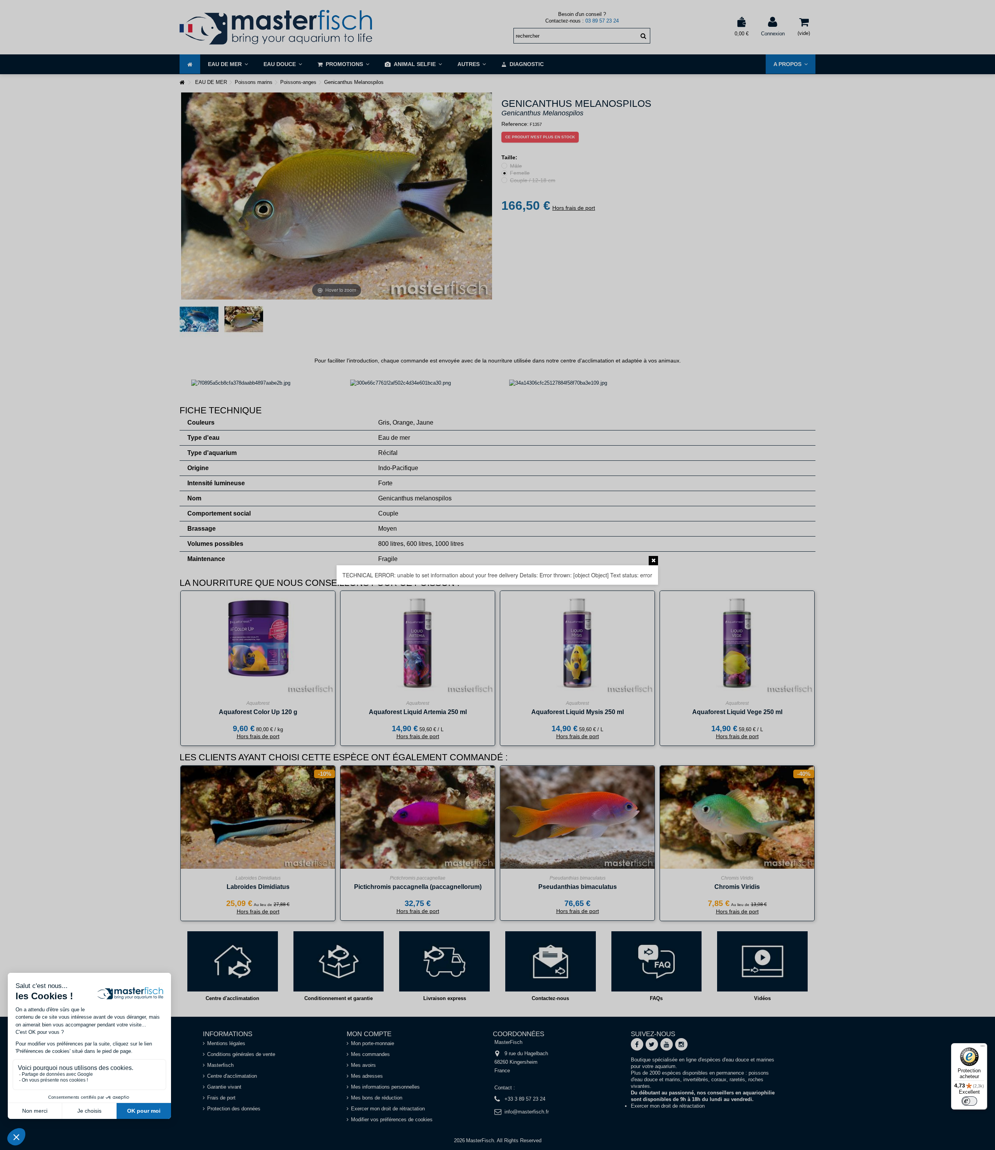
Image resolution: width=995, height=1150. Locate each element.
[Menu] (982, 1047)
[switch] (969, 1101)
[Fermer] (653, 560)
